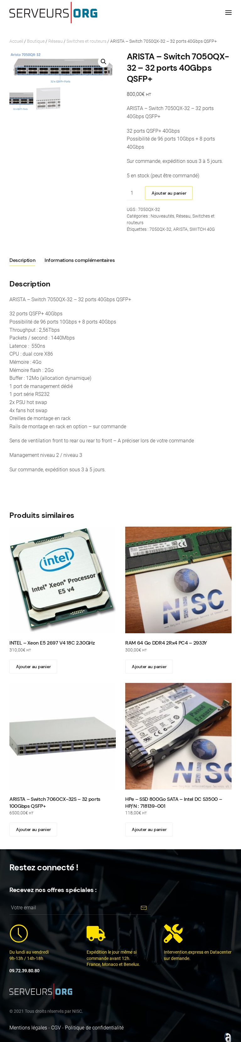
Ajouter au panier (169, 193)
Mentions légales (28, 1028)
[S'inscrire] (144, 908)
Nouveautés (162, 216)
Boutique (36, 41)
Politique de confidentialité (94, 1028)
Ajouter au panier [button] (33, 666)
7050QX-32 (160, 229)
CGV (56, 1028)
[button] (228, 12)
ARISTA (180, 229)
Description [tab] (22, 260)
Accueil (16, 41)
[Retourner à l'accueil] (53, 12)
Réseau (55, 41)
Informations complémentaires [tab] (80, 260)
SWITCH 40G (202, 229)
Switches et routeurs (86, 41)
